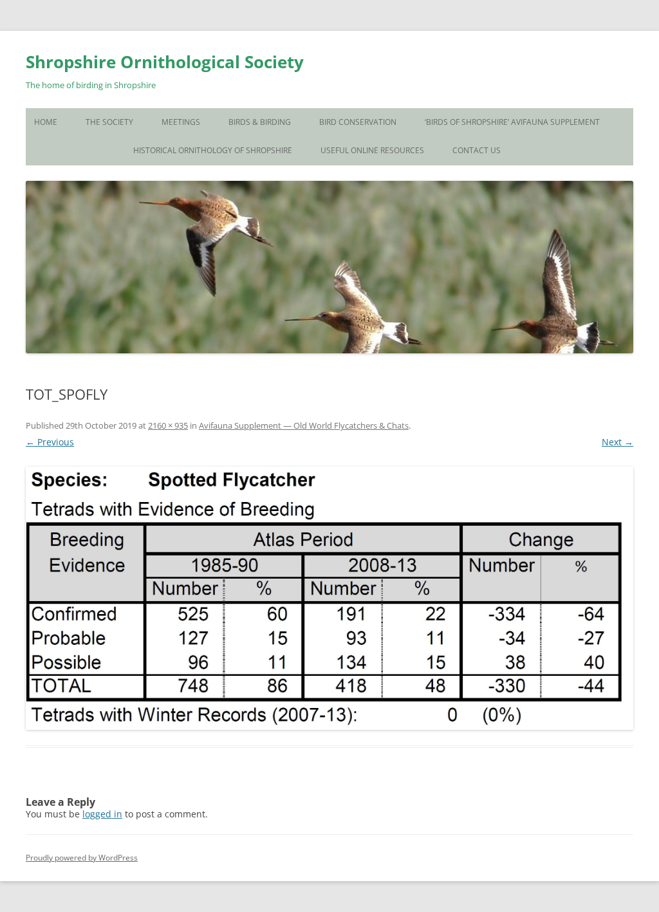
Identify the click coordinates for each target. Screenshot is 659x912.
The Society (109, 121)
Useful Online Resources (372, 150)
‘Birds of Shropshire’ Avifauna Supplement (512, 121)
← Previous (50, 442)
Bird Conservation (357, 121)
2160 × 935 (168, 425)
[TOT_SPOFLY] (329, 598)
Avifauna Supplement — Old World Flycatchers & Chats (304, 425)
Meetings (181, 121)
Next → (617, 442)
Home (45, 121)
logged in (102, 814)
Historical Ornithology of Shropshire (212, 150)
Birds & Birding (259, 121)
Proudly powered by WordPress (82, 857)
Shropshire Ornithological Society (165, 61)
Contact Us (476, 150)
